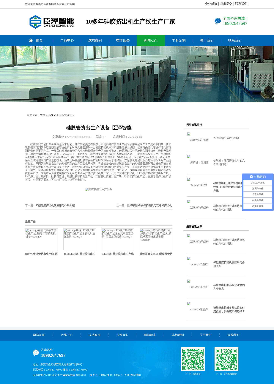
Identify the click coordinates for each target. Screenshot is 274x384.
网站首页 (39, 335)
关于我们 (207, 40)
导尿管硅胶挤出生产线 (108, 176)
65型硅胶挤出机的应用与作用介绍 (55, 205)
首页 (39, 40)
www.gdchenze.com (79, 136)
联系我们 (241, 3)
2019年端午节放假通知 (226, 138)
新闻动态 (151, 40)
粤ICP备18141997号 (111, 375)
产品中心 (67, 40)
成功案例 (95, 40)
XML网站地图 (133, 375)
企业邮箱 (211, 3)
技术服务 (123, 40)
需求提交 (226, 3)
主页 (42, 115)
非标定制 (179, 40)
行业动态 (67, 115)
